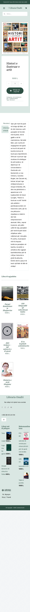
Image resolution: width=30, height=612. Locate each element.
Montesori (12, 100)
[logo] (15, 7)
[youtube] (11, 407)
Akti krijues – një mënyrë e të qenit (7, 347)
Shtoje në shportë (16, 90)
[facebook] (2, 407)
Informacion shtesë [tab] (5, 129)
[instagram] (5, 407)
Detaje (7, 295)
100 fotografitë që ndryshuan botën (23, 308)
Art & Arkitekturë (17, 97)
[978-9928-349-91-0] (15, 38)
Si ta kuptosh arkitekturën (23, 344)
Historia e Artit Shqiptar (7, 382)
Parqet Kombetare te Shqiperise (7, 307)
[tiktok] (8, 407)
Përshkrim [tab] (5, 123)
